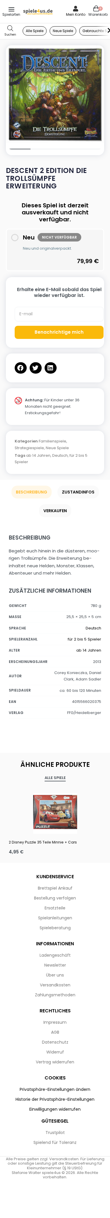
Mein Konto (75, 14)
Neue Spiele (57, 448)
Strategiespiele (29, 448)
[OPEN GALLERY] (55, 94)
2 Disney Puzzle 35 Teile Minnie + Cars (43, 842)
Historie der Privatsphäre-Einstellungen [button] (55, 1099)
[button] (21, 368)
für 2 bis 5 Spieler (84, 639)
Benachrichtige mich (59, 332)
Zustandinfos (78, 492)
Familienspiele (52, 441)
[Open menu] (11, 9)
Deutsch (60, 455)
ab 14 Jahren (38, 455)
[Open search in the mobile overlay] (10, 31)
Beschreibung (31, 492)
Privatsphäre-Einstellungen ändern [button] (55, 1089)
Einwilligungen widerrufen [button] (55, 1109)
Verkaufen (55, 511)
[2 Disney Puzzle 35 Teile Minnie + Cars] (55, 812)
